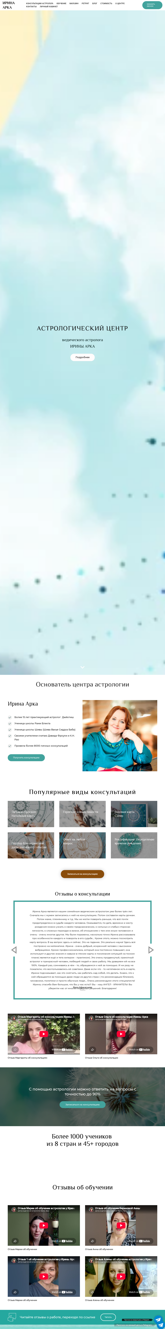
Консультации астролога (39, 3)
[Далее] (82, 667)
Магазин (74, 3)
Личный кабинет (49, 6)
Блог (94, 3)
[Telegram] (158, 1319)
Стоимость (106, 3)
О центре (120, 3)
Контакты (31, 6)
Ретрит (85, 3)
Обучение (61, 3)
